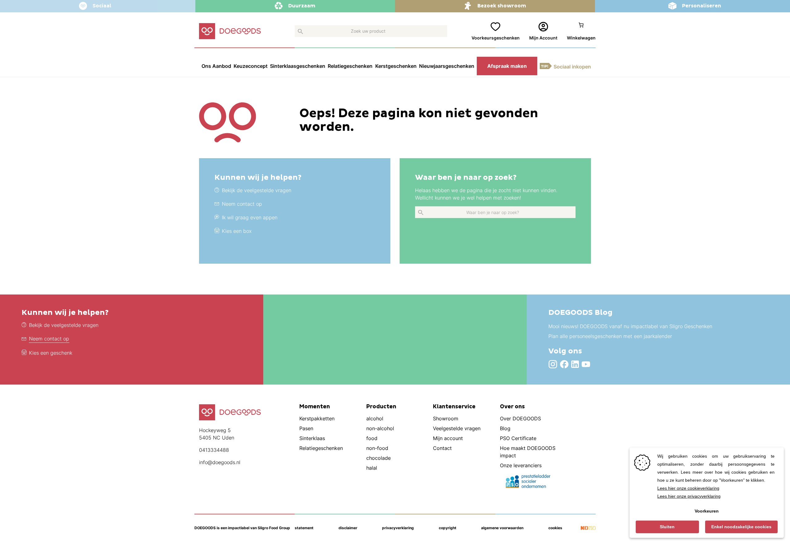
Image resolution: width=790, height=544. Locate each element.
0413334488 (214, 450)
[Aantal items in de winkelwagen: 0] (581, 31)
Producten (381, 406)
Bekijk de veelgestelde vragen (63, 325)
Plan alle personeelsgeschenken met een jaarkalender (610, 336)
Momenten (314, 406)
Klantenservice (454, 406)
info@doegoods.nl (219, 462)
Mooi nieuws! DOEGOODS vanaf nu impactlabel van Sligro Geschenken (630, 326)
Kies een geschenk (50, 353)
